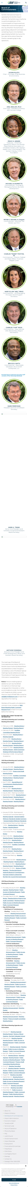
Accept (14, 1179)
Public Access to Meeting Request (13, 903)
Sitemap (7, 1156)
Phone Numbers (9, 1131)
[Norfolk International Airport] (14, 3)
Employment (8, 1143)
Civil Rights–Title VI (10, 1154)
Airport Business (9, 1141)
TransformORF (9, 1123)
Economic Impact (10, 1121)
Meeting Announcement (18, 913)
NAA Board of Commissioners (13, 1116)
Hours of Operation (10, 1128)
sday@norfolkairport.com (9, 696)
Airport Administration (11, 1118)
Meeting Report (19, 728)
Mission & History (9, 1113)
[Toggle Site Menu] (2, 3)
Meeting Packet (8, 728)
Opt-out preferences (14, 1183)
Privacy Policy (14, 1185)
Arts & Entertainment (11, 1138)
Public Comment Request (11, 905)
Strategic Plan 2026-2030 (12, 1161)
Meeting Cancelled (15, 1066)
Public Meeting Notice (16, 1094)
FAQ (5, 1133)
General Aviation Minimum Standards (15, 821)
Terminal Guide (9, 1126)
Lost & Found (8, 1136)
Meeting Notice (19, 726)
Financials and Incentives (12, 1146)
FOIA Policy (7, 1151)
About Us (7, 1110)
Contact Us (7, 1159)
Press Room (8, 1149)
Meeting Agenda (8, 737)
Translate (19, 1106)
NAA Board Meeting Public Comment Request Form (12, 707)
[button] (26, 1166)
